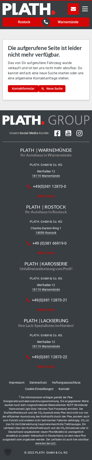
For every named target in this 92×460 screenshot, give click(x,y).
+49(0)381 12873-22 (49, 357)
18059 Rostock (46, 232)
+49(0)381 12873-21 (49, 300)
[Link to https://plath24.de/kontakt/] (73, 9)
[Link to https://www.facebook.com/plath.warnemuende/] (57, 133)
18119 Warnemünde (46, 176)
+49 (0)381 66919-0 (50, 243)
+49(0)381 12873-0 (49, 186)
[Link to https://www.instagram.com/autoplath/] (79, 133)
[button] (7, 452)
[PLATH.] (29, 5)
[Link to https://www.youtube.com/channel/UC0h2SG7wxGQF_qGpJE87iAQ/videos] (68, 133)
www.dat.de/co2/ (45, 443)
